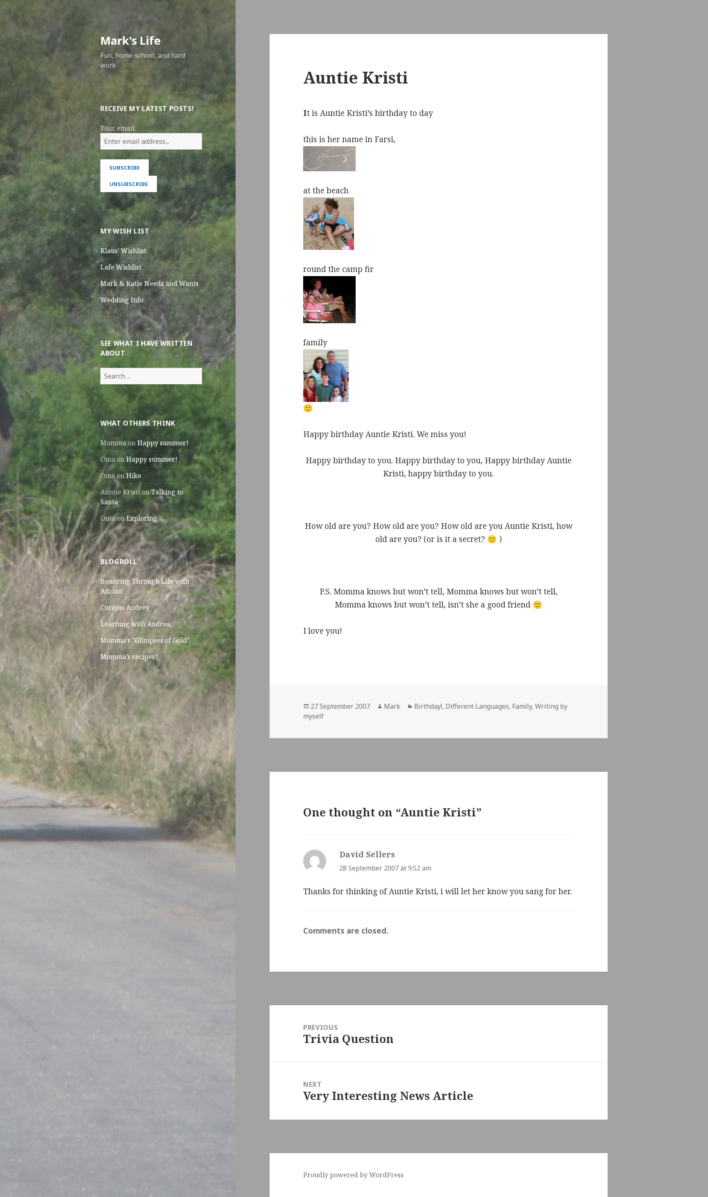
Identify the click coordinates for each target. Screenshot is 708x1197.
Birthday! (428, 706)
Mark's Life (130, 40)
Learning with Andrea (135, 623)
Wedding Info (121, 299)
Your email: (118, 128)
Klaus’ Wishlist (123, 250)
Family (522, 706)
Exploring (141, 518)
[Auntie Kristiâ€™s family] (438, 375)
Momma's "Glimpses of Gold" (145, 640)
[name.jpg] (438, 158)
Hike (133, 475)
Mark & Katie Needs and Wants (149, 283)
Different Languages (477, 706)
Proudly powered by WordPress (353, 1174)
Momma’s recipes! (128, 656)
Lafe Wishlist (120, 267)
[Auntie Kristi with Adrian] (438, 223)
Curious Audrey (125, 607)
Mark (392, 706)
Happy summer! (162, 442)
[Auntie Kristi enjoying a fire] (438, 299)
